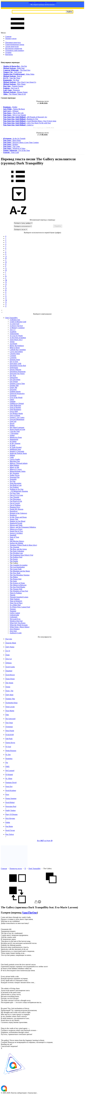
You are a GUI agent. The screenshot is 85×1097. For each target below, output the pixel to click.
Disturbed (8, 671)
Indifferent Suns (15, 449)
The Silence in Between (18, 585)
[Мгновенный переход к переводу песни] (18, 201)
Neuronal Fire (14, 477)
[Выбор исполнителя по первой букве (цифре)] (18, 218)
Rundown (13, 515)
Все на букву (44, 841)
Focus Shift (14, 411)
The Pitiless (14, 577)
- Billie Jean (13, 68)
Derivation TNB (15, 364)
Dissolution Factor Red (18, 366)
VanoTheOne (29, 912)
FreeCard (13, 421)
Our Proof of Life (16, 501)
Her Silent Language (17, 427)
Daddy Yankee (10, 810)
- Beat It (12, 76)
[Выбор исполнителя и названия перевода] (18, 184)
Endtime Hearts (15, 391)
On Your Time (15, 493)
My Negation (14, 473)
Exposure (13, 395)
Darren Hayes (10, 743)
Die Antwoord (10, 719)
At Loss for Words (16, 336)
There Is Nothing (16, 593)
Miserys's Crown (16, 469)
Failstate (12, 401)
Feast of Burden (15, 407)
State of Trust (14, 537)
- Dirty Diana (14, 84)
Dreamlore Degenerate (18, 372)
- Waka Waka (18, 74)
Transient (13, 611)
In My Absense (15, 443)
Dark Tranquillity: (11, 318)
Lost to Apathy (15, 459)
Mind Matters (14, 465)
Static (12, 539)
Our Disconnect (15, 499)
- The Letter (11, 146)
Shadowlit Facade (16, 523)
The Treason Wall (16, 589)
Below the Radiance (17, 346)
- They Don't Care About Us (19, 82)
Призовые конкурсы (13, 42)
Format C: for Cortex (17, 417)
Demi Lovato (10, 707)
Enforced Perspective (17, 393)
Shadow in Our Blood (17, 521)
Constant (13, 356)
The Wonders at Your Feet (19, 591)
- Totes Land (11, 152)
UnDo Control (15, 613)
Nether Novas (14, 475)
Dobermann (14, 368)
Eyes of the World (16, 397)
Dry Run (13, 375)
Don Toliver (9, 834)
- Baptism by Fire (20, 119)
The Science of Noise (17, 583)
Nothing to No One (16, 489)
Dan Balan (9, 826)
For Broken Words (16, 413)
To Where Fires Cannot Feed (20, 607)
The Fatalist (14, 561)
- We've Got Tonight (14, 115)
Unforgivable (14, 615)
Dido (7, 715)
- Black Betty (12, 140)
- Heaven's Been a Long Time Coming (21, 142)
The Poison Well (15, 579)
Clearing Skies (15, 354)
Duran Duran (10, 679)
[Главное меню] (17, 31)
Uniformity (13, 617)
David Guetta (10, 667)
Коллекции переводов (13, 48)
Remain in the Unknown (18, 513)
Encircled (13, 389)
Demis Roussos (10, 751)
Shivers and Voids (16, 525)
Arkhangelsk (14, 334)
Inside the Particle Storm (18, 453)
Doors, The (9, 691)
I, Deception (14, 433)
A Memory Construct (17, 328)
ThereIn (12, 595)
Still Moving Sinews (17, 541)
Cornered (13, 358)
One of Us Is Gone (16, 495)
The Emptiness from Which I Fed (21, 555)
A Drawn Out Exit (16, 326)
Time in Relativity (16, 601)
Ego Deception (15, 379)
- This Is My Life (13, 113)
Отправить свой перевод (14, 50)
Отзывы (8, 52)
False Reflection (15, 405)
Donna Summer (10, 798)
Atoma (12, 342)
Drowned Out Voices (17, 373)
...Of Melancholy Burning (19, 491)
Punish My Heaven (16, 509)
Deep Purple (9, 731)
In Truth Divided (15, 447)
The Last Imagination (17, 567)
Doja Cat (8, 659)
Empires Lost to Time (17, 383)
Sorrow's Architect (16, 533)
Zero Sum (13, 631)
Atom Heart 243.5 (16, 340)
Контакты (9, 54)
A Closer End (14, 324)
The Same (13, 581)
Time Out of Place (16, 603)
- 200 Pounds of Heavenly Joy (25, 117)
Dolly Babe (9, 695)
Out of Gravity (15, 503)
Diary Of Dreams (11, 814)
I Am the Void (15, 431)
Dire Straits (9, 683)
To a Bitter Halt (15, 605)
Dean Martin (9, 711)
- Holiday (10, 144)
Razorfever (13, 511)
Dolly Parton (9, 647)
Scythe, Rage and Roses (18, 517)
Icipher (12, 435)
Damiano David (10, 782)
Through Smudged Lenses (19, 597)
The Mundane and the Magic (20, 571)
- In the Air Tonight (14, 138)
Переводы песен (16, 868)
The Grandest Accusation (18, 565)
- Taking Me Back (14, 109)
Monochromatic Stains (17, 471)
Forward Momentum (17, 419)
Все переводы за (43, 128)
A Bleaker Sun (15, 320)
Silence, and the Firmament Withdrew (23, 527)
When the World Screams (19, 625)
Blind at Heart (15, 348)
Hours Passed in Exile (17, 429)
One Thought (14, 497)
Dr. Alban (8, 778)
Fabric (12, 399)
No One (12, 481)
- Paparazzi (11, 90)
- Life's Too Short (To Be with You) (27, 123)
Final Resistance (15, 409)
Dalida (7, 822)
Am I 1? (12, 330)
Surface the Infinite (16, 543)
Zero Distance (15, 629)
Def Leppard (9, 770)
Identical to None (16, 437)
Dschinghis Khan (11, 703)
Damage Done (15, 360)
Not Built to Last (15, 485)
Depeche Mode (10, 643)
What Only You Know (18, 623)
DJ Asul (8, 747)
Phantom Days (15, 507)
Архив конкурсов (12, 46)
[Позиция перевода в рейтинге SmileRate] (39, 903)
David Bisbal (9, 802)
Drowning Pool (10, 806)
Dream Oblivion (15, 370)
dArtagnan (9, 727)
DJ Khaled (9, 774)
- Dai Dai (15, 66)
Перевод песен (10, 38)
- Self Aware (12, 72)
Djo (6, 763)
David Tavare (10, 830)
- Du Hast (11, 80)
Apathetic (13, 332)
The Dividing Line (16, 553)
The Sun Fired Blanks (17, 587)
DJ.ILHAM (9, 735)
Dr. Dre (8, 755)
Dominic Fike (10, 699)
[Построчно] (51, 886)
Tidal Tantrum (15, 599)
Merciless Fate (15, 461)
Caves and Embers (16, 352)
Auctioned (13, 344)
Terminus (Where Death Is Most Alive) (23, 545)
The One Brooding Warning (19, 575)
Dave (7, 794)
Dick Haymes (10, 818)
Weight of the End (16, 621)
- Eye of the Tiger (16, 150)
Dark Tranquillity (35, 868)
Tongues (13, 609)
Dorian (7, 687)
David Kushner (10, 790)
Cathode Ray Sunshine (18, 350)
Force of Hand (15, 415)
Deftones (8, 663)
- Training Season (13, 86)
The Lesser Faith (15, 569)
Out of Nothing (15, 505)
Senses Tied (14, 519)
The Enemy (14, 559)
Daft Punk (9, 739)
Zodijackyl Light (15, 633)
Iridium (12, 455)
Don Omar (9, 723)
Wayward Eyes (15, 619)
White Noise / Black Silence (19, 627)
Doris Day (9, 786)
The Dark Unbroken (17, 551)
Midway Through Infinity (19, 463)
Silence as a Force (16, 529)
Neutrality (13, 479)
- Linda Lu (18, 125)
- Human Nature (15, 92)
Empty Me (13, 387)
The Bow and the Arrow (18, 549)
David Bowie (10, 675)
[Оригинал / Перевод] (17, 903)
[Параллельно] (17, 886)
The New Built (15, 573)
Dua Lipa (8, 639)
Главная (8, 36)
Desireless (8, 759)
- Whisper (10, 111)
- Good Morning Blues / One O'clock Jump (29, 121)
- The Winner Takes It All (14, 94)
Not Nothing (14, 487)
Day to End (14, 362)
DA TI (7, 651)
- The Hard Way (16, 70)
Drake (7, 655)
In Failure (13, 441)
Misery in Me (14, 467)
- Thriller (10, 107)
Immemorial (14, 439)
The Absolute (14, 547)
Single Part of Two (16, 531)
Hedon (12, 425)
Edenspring (14, 377)
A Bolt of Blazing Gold (18, 322)
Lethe (12, 457)
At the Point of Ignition (18, 338)
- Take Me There (11, 78)
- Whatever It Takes (14, 148)
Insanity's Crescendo (17, 451)
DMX (7, 767)
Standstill (13, 535)
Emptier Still (14, 385)
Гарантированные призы (14, 44)
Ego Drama (14, 381)
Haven (12, 423)
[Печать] (36, 903)
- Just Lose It (11, 88)
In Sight (12, 445)
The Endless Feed (16, 557)
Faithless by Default (17, 403)
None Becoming (15, 483)
